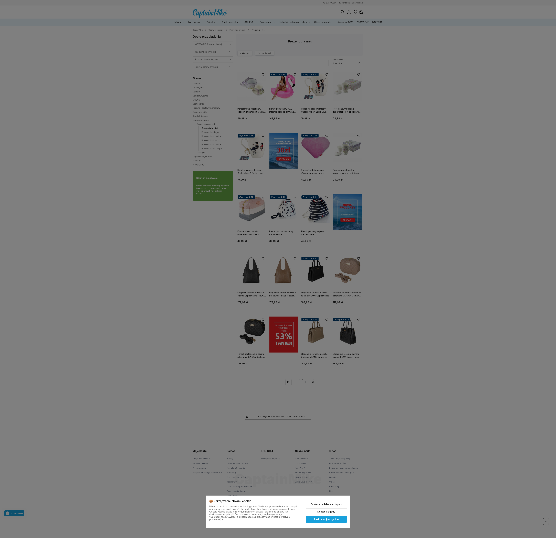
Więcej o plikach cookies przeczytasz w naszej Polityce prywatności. (249, 518)
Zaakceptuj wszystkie (326, 519)
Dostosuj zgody (326, 511)
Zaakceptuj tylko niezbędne (326, 504)
